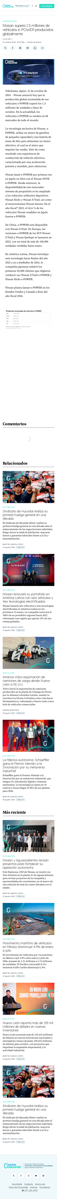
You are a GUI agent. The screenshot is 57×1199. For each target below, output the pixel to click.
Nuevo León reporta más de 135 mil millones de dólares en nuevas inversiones (28, 1026)
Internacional (10, 21)
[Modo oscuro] (33, 6)
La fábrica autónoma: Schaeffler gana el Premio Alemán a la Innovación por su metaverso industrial (26, 765)
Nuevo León (8, 673)
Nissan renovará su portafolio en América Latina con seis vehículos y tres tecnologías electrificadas (28, 597)
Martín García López (13, 544)
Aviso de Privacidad (18, 1187)
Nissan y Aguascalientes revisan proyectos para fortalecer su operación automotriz (26, 863)
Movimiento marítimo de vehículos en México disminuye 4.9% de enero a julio (28, 946)
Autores (34, 1187)
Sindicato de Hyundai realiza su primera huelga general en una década (25, 514)
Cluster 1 (7, 39)
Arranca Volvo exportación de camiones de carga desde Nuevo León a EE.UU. (26, 680)
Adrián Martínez (11, 710)
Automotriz (9, 507)
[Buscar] (36, 6)
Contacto (28, 1184)
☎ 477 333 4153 (30, 1190)
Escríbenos (45, 1187)
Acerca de (40, 1184)
